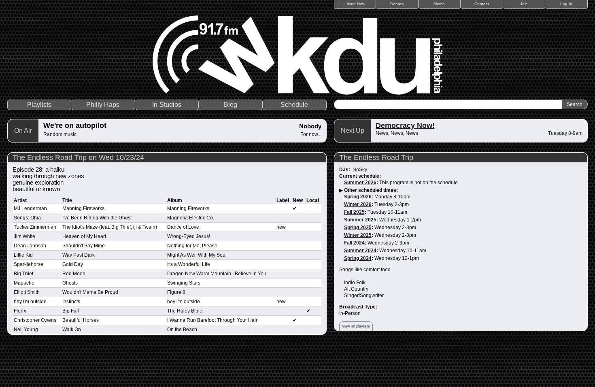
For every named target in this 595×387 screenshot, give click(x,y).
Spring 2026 (358, 197)
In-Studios (166, 104)
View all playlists (356, 326)
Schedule (294, 104)
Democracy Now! (405, 125)
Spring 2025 (358, 227)
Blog (230, 104)
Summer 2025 (360, 220)
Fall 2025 (354, 212)
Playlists (39, 104)
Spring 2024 (358, 258)
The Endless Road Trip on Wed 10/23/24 (78, 157)
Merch (439, 4)
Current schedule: (360, 176)
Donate (397, 4)
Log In (566, 4)
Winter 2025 (358, 235)
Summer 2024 (360, 250)
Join (524, 4)
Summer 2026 (360, 182)
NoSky (360, 169)
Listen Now (354, 4)
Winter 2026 (358, 204)
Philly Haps (102, 104)
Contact (481, 4)
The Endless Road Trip (376, 157)
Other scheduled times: (371, 190)
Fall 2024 (354, 243)
